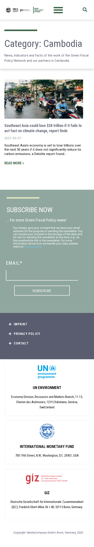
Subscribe (42, 291)
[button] (58, 10)
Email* (14, 263)
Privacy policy (32, 246)
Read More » (14, 163)
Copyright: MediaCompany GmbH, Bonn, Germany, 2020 (48, 532)
